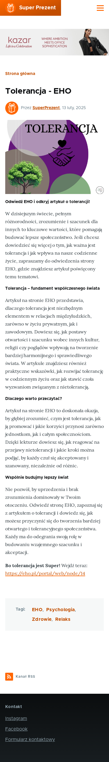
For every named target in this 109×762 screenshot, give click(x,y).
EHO (37, 609)
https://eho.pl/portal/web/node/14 (45, 573)
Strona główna (20, 74)
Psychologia (60, 609)
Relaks (62, 619)
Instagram (16, 718)
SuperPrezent (46, 108)
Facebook (16, 729)
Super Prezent (37, 8)
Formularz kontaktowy (30, 739)
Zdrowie (41, 619)
